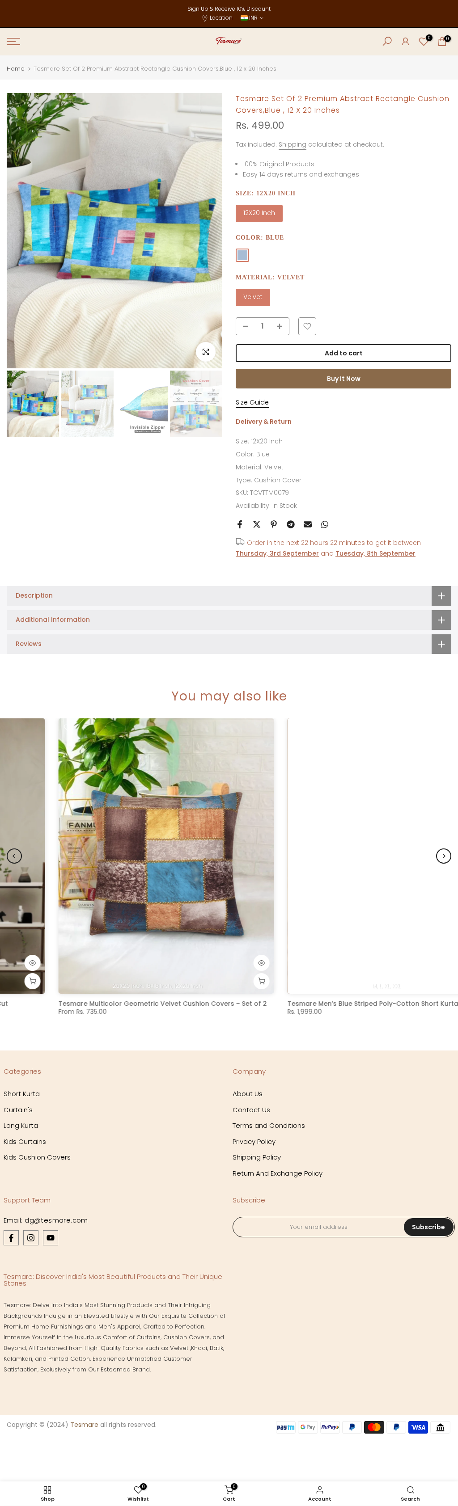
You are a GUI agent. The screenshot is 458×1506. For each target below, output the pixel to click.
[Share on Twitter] (257, 524)
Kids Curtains (25, 1141)
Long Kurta (21, 1125)
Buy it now (343, 378)
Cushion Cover (277, 480)
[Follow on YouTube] (50, 1237)
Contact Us (251, 1109)
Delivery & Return (264, 421)
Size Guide (252, 402)
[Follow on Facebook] (11, 1237)
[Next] (208, 230)
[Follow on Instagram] (30, 1237)
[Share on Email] (308, 524)
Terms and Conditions (269, 1125)
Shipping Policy (257, 1157)
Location (221, 17)
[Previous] (21, 230)
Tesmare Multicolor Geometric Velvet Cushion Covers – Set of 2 (111, 1003)
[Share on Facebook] (240, 524)
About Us (248, 1093)
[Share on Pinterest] (274, 524)
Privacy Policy (254, 1141)
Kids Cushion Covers (37, 1157)
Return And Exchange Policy (277, 1173)
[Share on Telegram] (291, 524)
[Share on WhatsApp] (325, 524)
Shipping (292, 144)
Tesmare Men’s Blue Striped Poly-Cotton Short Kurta (321, 1003)
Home (16, 69)
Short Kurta (22, 1093)
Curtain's (18, 1109)
